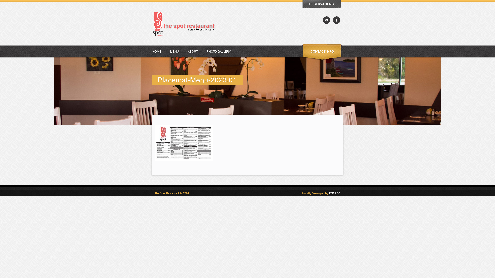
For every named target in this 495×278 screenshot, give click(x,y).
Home (156, 51)
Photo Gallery (219, 51)
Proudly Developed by (321, 193)
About (193, 51)
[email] (326, 20)
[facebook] (336, 20)
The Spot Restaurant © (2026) (172, 193)
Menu (174, 51)
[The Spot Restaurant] (185, 44)
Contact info (322, 51)
